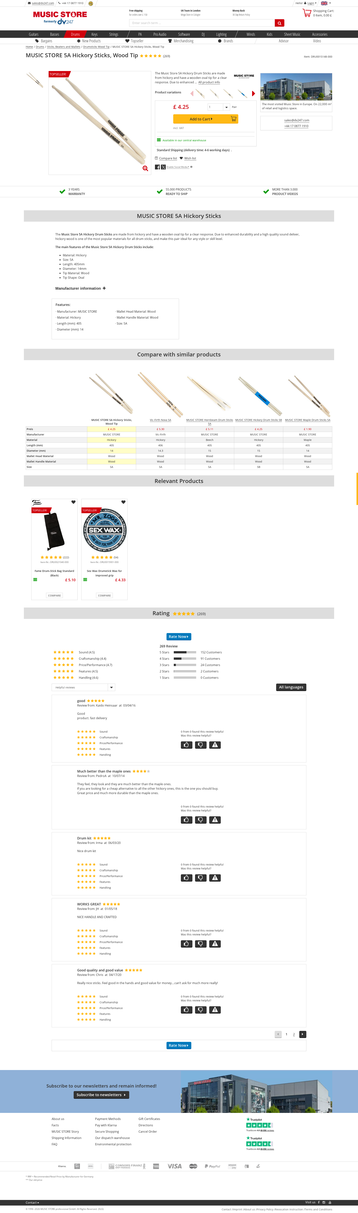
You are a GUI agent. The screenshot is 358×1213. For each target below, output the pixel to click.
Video (317, 40)
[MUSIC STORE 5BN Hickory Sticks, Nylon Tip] (214, 93)
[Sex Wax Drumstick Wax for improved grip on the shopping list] (123, 502)
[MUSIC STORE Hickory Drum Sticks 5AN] (199, 93)
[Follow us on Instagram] (324, 1202)
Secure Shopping (107, 1131)
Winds (250, 34)
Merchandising (183, 40)
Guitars (33, 34)
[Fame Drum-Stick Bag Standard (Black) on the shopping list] (73, 502)
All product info (209, 82)
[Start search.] (279, 23)
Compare (54, 595)
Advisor (284, 40)
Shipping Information (66, 1138)
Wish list (190, 158)
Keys (95, 34)
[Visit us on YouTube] (330, 1202)
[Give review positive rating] (186, 745)
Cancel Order (148, 1131)
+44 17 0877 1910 (296, 126)
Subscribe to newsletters (99, 1094)
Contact (31, 1203)
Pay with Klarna (106, 1125)
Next (254, 93)
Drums (75, 34)
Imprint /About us (244, 1209)
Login (310, 3)
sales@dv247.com (43, 3)
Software (184, 34)
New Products (91, 40)
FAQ (54, 1144)
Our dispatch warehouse (112, 1138)
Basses (54, 34)
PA (140, 34)
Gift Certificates (149, 1119)
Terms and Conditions (318, 1209)
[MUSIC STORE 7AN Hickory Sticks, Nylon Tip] (228, 93)
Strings (113, 34)
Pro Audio (159, 34)
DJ (203, 34)
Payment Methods (108, 1119)
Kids (269, 34)
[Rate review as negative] (201, 745)
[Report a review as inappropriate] (215, 745)
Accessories (319, 34)
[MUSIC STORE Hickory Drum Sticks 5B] (242, 93)
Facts (55, 1125)
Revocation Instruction (289, 1209)
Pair (234, 107)
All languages (291, 687)
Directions (146, 1125)
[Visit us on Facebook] (318, 1202)
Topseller (137, 40)
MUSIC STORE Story (65, 1131)
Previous (192, 93)
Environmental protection (113, 1144)
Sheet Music (292, 34)
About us (58, 1119)
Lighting (221, 34)
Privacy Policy (265, 1209)
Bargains (46, 40)
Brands (228, 40)
